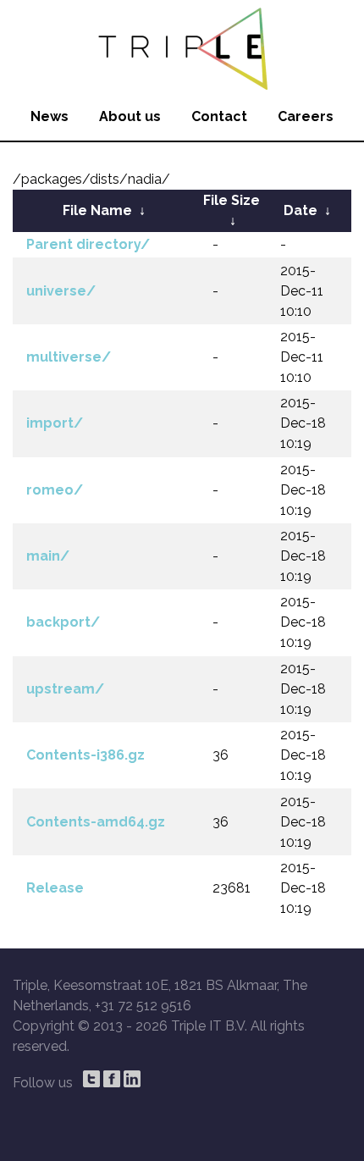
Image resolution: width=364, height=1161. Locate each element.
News (49, 116)
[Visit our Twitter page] (91, 1078)
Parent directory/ (88, 244)
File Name (97, 210)
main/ (47, 556)
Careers (306, 116)
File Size (231, 200)
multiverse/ (68, 357)
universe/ (61, 291)
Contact (219, 116)
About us (130, 116)
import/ (54, 423)
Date (300, 210)
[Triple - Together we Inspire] (182, 46)
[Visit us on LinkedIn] (132, 1078)
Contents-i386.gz (85, 755)
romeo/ (54, 490)
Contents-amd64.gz (95, 822)
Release (55, 888)
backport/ (63, 622)
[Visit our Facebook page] (111, 1078)
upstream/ (65, 689)
